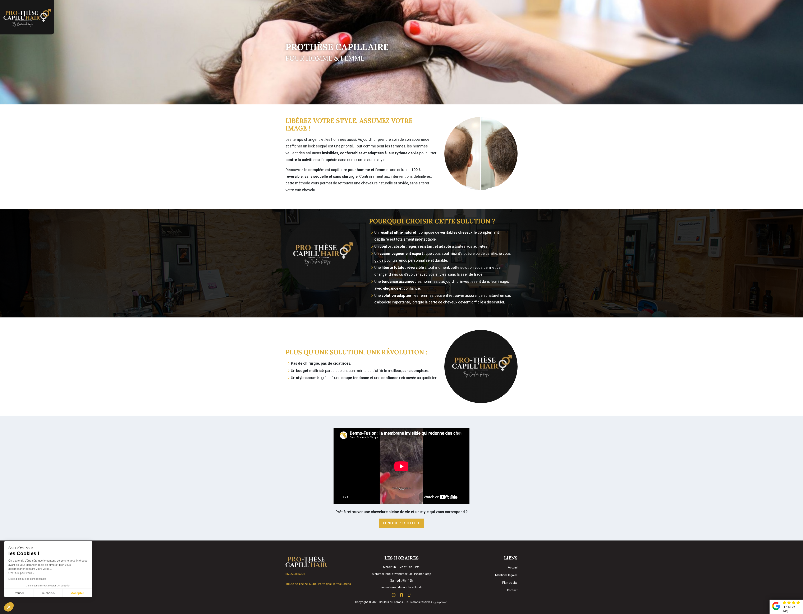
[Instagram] (394, 595)
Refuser (19, 593)
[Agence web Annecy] (440, 602)
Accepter (77, 593)
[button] (9, 607)
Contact (512, 590)
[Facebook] (402, 595)
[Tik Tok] (409, 595)
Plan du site (510, 582)
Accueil (513, 567)
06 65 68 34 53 (295, 574)
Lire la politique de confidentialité (27, 578)
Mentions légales (506, 575)
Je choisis (48, 593)
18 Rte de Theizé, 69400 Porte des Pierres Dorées (318, 584)
